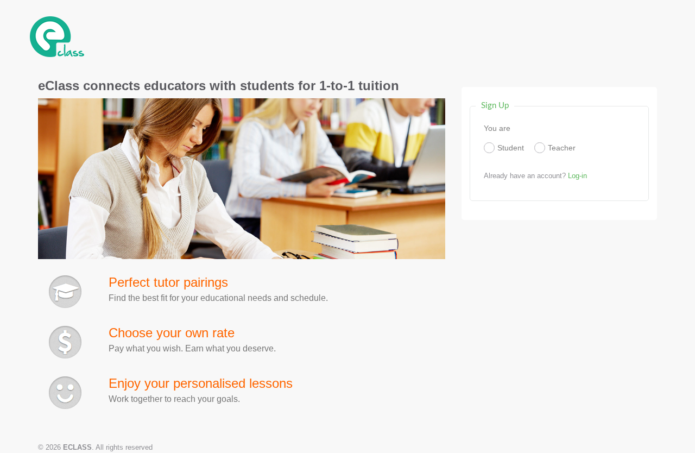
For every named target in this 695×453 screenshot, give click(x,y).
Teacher (562, 147)
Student (510, 147)
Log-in (577, 176)
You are (497, 128)
